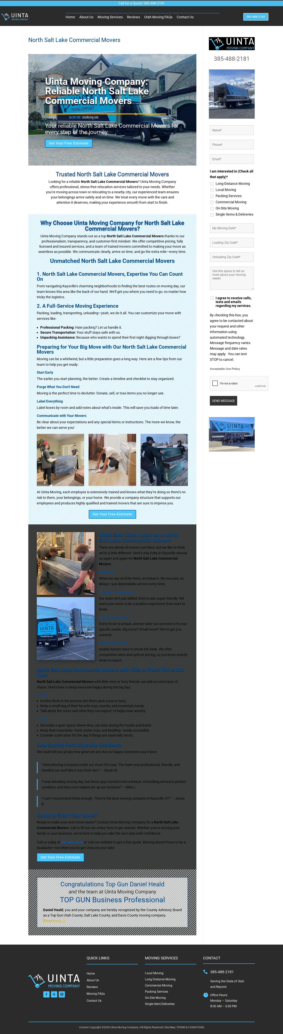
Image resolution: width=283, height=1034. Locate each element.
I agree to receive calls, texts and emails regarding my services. (233, 302)
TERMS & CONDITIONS (190, 1027)
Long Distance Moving (160, 979)
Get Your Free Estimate (69, 143)
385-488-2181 (255, 16)
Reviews (133, 17)
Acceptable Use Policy (225, 368)
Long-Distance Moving (233, 184)
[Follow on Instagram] (62, 994)
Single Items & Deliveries (234, 214)
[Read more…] (54, 921)
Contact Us (185, 17)
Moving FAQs (96, 994)
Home (70, 17)
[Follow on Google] (54, 994)
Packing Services (229, 196)
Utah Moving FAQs (158, 17)
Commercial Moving (231, 202)
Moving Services (110, 17)
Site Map (170, 1027)
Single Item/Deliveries (160, 1004)
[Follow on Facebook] (46, 994)
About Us (86, 17)
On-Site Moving (227, 208)
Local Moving (226, 190)
